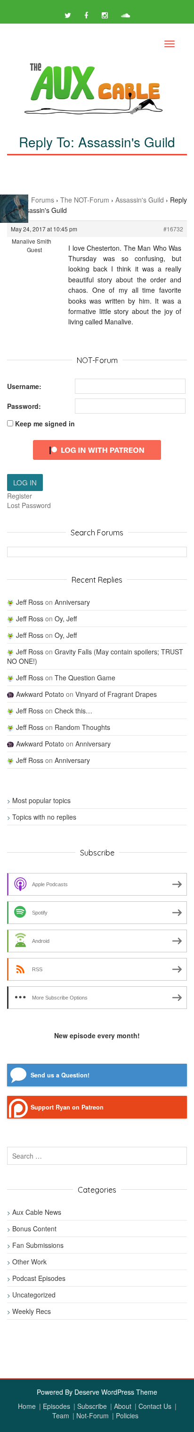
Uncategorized (34, 1294)
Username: (24, 386)
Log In (25, 482)
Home (27, 1406)
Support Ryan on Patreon (67, 1107)
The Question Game (85, 677)
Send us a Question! (60, 1075)
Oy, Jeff (66, 618)
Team (60, 1415)
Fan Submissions (38, 1245)
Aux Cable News (36, 1212)
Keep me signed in (45, 423)
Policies (127, 1415)
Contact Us (154, 1406)
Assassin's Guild (139, 199)
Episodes (56, 1406)
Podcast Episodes (38, 1278)
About (122, 1406)
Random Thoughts (82, 727)
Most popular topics (41, 800)
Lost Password (29, 505)
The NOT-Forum (84, 199)
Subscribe (92, 1406)
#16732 (173, 229)
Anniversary (72, 602)
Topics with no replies (44, 817)
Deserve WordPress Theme (115, 1392)
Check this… (73, 710)
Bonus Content (34, 1228)
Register (19, 495)
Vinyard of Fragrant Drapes (116, 694)
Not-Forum (92, 1415)
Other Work (29, 1261)
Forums (42, 199)
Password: (24, 406)
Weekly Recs (31, 1311)
